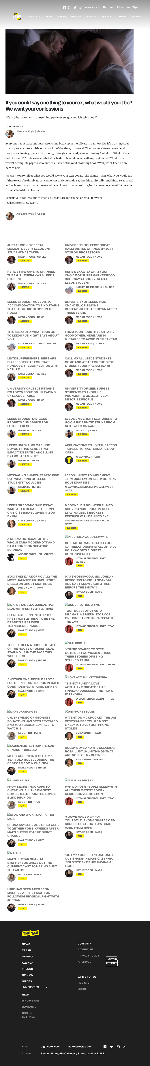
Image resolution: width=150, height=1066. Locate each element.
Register (84, 982)
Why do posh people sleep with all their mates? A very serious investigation (91, 790)
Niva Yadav (83, 457)
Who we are (92, 7)
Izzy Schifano (27, 520)
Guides (136, 16)
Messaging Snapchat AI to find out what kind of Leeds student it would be (33, 479)
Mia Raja (24, 430)
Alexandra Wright (25, 131)
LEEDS (24, 260)
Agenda (91, 16)
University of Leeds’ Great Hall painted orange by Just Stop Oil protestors (89, 249)
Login (82, 989)
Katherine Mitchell (89, 287)
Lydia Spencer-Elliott (91, 558)
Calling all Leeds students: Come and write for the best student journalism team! (89, 362)
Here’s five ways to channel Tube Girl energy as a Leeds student (31, 275)
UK (22, 558)
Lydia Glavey (102, 487)
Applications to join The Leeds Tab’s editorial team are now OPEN (91, 449)
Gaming (76, 16)
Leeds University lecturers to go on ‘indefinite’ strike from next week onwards (91, 422)
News (49, 16)
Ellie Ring (25, 733)
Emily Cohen (26, 283)
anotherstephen (30, 554)
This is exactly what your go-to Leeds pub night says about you (33, 335)
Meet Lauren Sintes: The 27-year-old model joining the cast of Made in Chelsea (30, 759)
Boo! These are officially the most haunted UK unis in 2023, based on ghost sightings (32, 580)
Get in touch (111, 961)
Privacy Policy (88, 955)
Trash (62, 16)
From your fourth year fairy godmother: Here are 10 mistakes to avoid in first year (91, 335)
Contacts (29, 1007)
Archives (84, 962)
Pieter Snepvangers (79, 520)
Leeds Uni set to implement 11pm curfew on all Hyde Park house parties (90, 479)
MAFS (98, 592)
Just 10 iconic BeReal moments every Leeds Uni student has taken (28, 249)
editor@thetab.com (80, 1046)
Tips (135, 7)
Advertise (123, 7)
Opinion (122, 16)
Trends (106, 16)
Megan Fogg (26, 257)
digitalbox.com (50, 1046)
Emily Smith (25, 588)
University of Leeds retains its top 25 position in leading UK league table (31, 392)
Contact (108, 7)
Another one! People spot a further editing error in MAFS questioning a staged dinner (33, 683)
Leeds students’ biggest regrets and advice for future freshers (28, 422)
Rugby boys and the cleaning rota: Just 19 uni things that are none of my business (90, 751)
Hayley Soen (84, 592)
